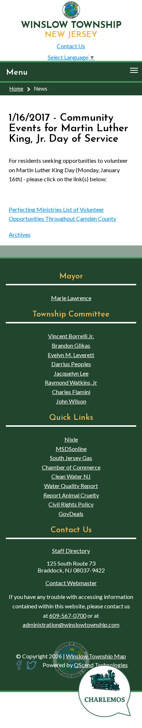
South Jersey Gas (71, 457)
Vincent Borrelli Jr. (71, 335)
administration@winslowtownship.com (71, 624)
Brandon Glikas (71, 345)
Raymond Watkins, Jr (71, 382)
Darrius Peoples (71, 363)
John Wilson (71, 401)
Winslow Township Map (96, 656)
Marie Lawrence (71, 297)
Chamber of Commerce (71, 467)
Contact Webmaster (71, 582)
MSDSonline (71, 448)
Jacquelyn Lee (71, 373)
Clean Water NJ (71, 476)
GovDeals (71, 513)
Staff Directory (71, 550)
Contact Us (71, 45)
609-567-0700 (67, 615)
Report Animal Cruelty (71, 495)
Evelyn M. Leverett (71, 354)
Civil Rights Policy (71, 504)
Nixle (71, 439)
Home (16, 89)
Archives (20, 234)
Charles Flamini (71, 391)
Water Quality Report (71, 485)
